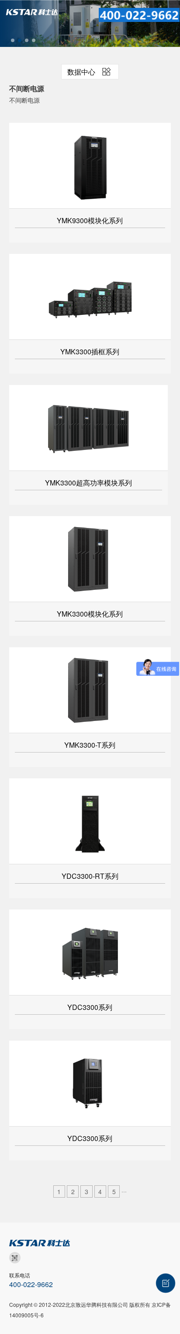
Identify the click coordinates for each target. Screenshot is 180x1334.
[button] (12, 40)
